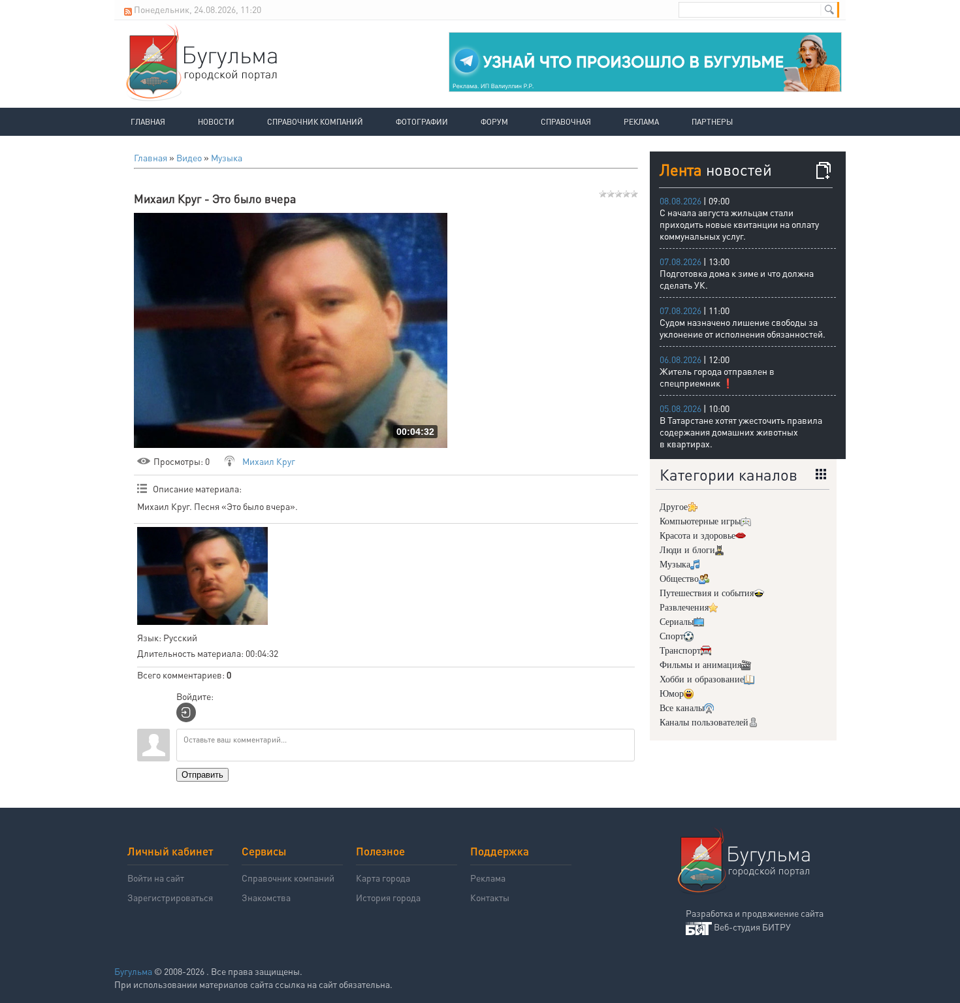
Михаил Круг (268, 461)
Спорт (672, 636)
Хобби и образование (702, 679)
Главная (148, 122)
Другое (674, 507)
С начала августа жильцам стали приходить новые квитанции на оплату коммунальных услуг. (739, 224)
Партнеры (712, 122)
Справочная (566, 122)
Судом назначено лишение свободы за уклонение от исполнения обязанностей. (742, 328)
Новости (216, 122)
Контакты (489, 897)
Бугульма (133, 971)
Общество (679, 579)
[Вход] (186, 712)
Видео (189, 157)
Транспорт (680, 651)
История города (388, 897)
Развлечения (684, 608)
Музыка (226, 157)
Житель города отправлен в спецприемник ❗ (717, 377)
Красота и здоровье (697, 536)
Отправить (202, 775)
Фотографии (422, 122)
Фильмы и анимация (700, 665)
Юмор (672, 694)
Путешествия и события (707, 593)
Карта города (383, 878)
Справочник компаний (315, 122)
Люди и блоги (687, 550)
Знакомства (266, 897)
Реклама (641, 122)
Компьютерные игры (700, 521)
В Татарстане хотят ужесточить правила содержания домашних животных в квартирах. (741, 431)
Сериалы (677, 622)
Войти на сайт (155, 878)
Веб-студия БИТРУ (752, 926)
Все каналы (682, 708)
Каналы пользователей (704, 722)
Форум (494, 122)
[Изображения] (202, 576)
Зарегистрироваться (170, 897)
